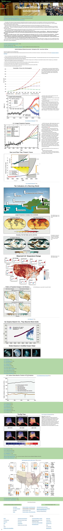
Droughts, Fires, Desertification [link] (50, 1)
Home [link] (20, 1)
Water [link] (42, 1)
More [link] (58, 1)
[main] (31, 9)
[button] (62, 1)
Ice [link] (38, 1)
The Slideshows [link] (25, 1)
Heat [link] (35, 1)
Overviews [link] (30, 1)
